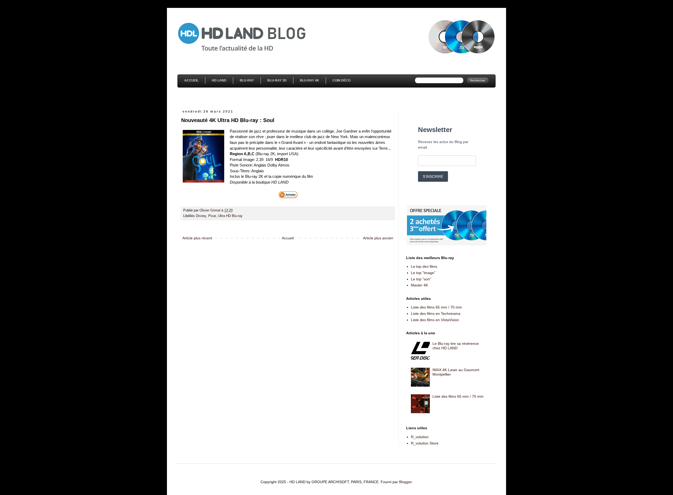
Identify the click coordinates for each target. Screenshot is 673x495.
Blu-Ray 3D (277, 80)
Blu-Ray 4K (309, 80)
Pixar (212, 216)
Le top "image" (423, 273)
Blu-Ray (247, 80)
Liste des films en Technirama (435, 313)
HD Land (219, 80)
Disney (201, 216)
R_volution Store (425, 443)
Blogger (405, 482)
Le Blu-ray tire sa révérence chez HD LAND (455, 345)
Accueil (191, 80)
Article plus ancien (378, 238)
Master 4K (419, 285)
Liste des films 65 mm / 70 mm (436, 307)
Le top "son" (421, 279)
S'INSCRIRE (433, 176)
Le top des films (424, 266)
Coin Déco (341, 80)
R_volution (420, 437)
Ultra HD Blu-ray (230, 216)
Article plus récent (197, 238)
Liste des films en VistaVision (435, 320)
